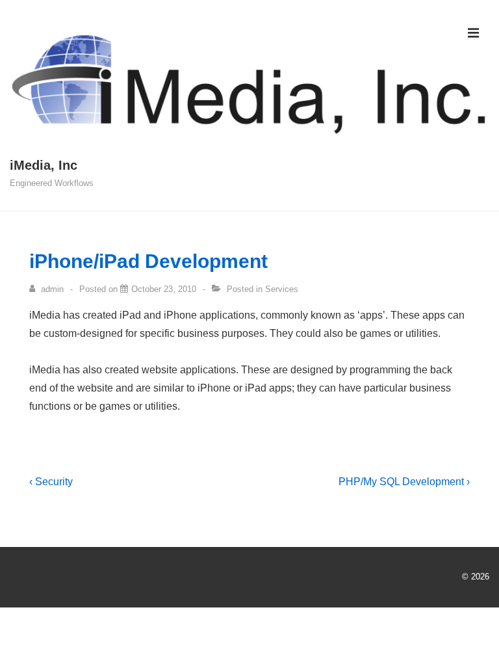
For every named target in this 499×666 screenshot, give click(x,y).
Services (281, 289)
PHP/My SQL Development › (404, 481)
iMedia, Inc (43, 165)
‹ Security (51, 481)
